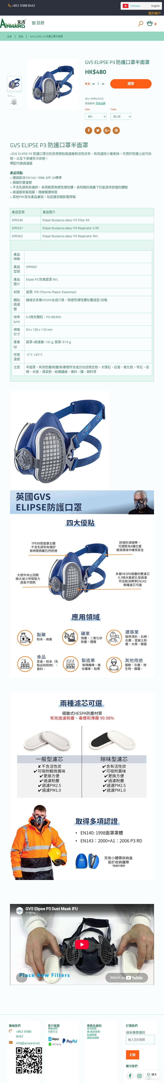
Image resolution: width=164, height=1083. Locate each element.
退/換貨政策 (93, 1032)
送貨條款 (92, 1028)
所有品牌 (100, 103)
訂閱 (132, 1054)
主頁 (9, 36)
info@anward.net (27, 1043)
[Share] (88, 130)
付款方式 (53, 1032)
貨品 (20, 36)
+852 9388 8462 (23, 1034)
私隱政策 (92, 1035)
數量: (88, 84)
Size (87, 109)
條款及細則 (93, 1038)
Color (113, 109)
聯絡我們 (53, 1028)
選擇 (131, 83)
